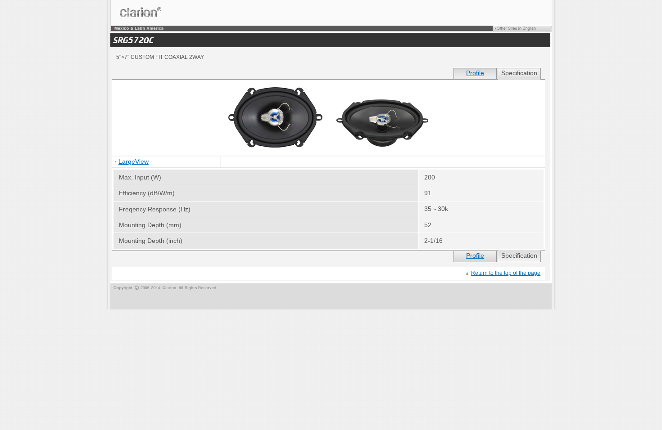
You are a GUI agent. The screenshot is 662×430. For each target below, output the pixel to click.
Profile (475, 73)
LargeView (133, 161)
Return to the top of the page (505, 273)
